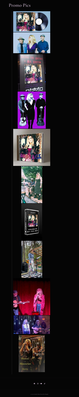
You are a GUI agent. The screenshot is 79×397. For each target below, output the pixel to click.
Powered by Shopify (44, 394)
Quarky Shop (37, 394)
